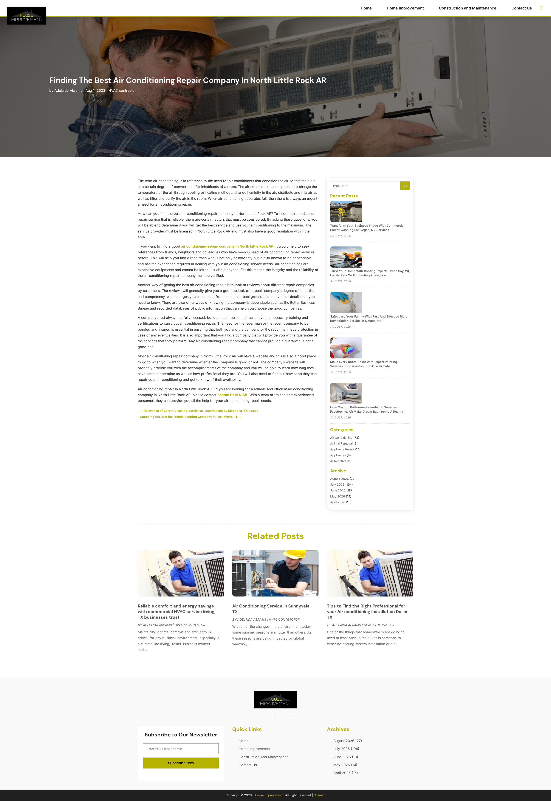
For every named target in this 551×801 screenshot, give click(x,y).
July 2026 (337, 484)
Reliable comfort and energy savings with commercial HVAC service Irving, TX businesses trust (176, 611)
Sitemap (319, 795)
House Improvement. (269, 795)
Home (366, 8)
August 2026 (339, 478)
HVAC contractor (122, 90)
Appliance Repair (342, 449)
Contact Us (521, 8)
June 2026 (338, 490)
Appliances (338, 455)
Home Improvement (405, 8)
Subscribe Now (181, 763)
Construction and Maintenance (467, 8)
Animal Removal (341, 443)
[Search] (405, 185)
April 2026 (337, 502)
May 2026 (337, 496)
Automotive (338, 461)
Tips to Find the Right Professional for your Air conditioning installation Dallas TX (368, 611)
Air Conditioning (341, 437)
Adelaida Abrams (68, 90)
